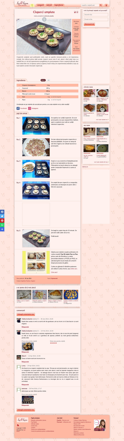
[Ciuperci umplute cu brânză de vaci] (71, 294)
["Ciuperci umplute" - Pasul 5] (36, 238)
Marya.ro (76, 431)
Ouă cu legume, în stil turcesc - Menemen (102, 99)
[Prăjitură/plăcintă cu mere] (102, 131)
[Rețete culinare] (22, 419)
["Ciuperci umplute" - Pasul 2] (36, 147)
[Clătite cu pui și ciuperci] (24, 294)
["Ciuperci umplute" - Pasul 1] (36, 126)
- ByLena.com (63, 420)
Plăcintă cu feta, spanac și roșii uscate (102, 113)
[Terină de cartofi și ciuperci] (39, 294)
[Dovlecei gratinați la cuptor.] (89, 108)
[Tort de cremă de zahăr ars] (89, 148)
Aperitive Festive (25, 281)
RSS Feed (18, 425)
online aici (73, 268)
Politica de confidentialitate (38, 429)
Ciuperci (33, 281)
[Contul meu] (106, 5)
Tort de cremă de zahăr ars (88, 156)
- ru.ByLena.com (64, 422)
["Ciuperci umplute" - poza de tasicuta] (28, 400)
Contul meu (34, 425)
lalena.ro (85, 167)
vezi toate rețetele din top (100, 162)
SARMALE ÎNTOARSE (87, 99)
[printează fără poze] (77, 12)
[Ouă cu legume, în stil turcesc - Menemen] (102, 93)
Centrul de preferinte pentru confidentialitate (42, 431)
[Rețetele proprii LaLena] (32, 5)
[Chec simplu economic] (89, 131)
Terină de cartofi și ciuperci (39, 300)
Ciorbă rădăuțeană (101, 155)
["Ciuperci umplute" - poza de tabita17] (28, 346)
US (48, 80)
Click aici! (54, 272)
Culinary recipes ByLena (80, 420)
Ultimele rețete (35, 424)
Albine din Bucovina (79, 434)
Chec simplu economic (89, 138)
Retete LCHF (77, 424)
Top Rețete (34, 422)
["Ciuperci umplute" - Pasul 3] (36, 169)
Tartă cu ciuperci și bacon (55, 300)
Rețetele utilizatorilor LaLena (38, 420)
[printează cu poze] (75, 12)
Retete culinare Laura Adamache (82, 429)
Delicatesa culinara (79, 433)
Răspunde (25, 327)
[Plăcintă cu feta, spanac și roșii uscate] (102, 108)
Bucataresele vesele (79, 425)
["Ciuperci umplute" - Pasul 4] (36, 190)
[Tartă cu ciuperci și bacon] (55, 294)
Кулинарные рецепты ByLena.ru (82, 422)
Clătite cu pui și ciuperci (23, 300)
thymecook (54, 278)
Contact (33, 427)
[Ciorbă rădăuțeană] (102, 148)
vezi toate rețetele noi (101, 119)
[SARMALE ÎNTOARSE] (89, 93)
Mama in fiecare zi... (79, 427)
